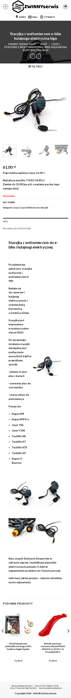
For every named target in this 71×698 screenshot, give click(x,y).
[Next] (62, 109)
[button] (5, 6)
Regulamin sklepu (22, 686)
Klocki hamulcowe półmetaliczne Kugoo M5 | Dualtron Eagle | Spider (18, 646)
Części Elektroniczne (30, 207)
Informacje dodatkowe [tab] (17, 228)
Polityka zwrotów (47, 686)
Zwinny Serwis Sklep (22, 44)
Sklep (43, 44)
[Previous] (8, 109)
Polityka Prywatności (23, 688)
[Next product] (32, 56)
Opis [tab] (5, 221)
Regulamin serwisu (50, 688)
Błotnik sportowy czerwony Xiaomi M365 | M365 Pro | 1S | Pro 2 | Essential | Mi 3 (53, 647)
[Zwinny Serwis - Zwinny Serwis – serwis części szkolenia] (35, 6)
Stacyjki (44, 207)
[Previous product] (38, 56)
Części (55, 44)
